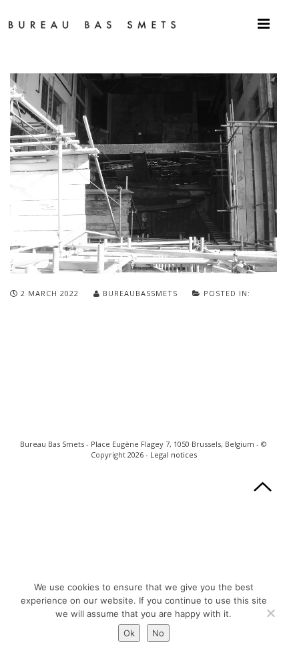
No (158, 633)
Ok (129, 633)
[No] (270, 613)
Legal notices (173, 455)
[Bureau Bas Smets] (92, 23)
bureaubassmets (140, 293)
